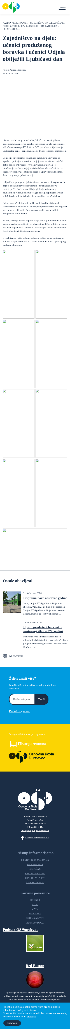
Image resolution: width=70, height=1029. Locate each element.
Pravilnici (35, 914)
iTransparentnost (32, 743)
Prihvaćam (12, 1023)
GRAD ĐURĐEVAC (35, 923)
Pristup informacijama (35, 860)
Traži (41, 699)
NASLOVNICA (10, 23)
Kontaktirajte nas (19, 711)
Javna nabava (35, 864)
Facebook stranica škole (37, 837)
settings (31, 1016)
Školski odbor (35, 882)
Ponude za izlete (35, 878)
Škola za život (35, 918)
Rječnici (35, 900)
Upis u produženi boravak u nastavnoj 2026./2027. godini (43, 629)
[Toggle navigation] (62, 7)
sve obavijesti (16, 656)
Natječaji (35, 869)
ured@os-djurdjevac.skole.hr (35, 830)
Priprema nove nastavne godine (45, 598)
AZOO (35, 904)
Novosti (23, 23)
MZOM (35, 909)
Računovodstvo (35, 874)
